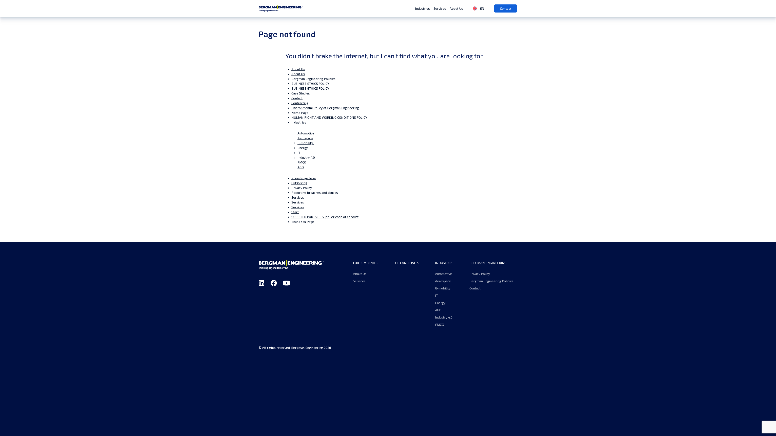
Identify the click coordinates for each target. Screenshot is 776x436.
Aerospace (305, 138)
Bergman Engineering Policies (313, 79)
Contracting (299, 103)
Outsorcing (299, 183)
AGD (300, 167)
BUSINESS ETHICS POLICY (310, 83)
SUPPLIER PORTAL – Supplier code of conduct (324, 217)
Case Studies (300, 93)
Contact (505, 8)
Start (295, 212)
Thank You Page (302, 221)
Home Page (299, 112)
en (481, 8)
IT (298, 152)
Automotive (305, 133)
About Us (456, 8)
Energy (302, 148)
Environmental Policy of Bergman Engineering (325, 108)
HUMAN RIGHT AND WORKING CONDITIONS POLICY (329, 117)
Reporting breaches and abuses (314, 192)
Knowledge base (303, 178)
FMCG (301, 162)
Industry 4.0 (306, 157)
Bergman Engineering (281, 8)
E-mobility (305, 143)
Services (439, 8)
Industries (422, 8)
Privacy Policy (301, 188)
